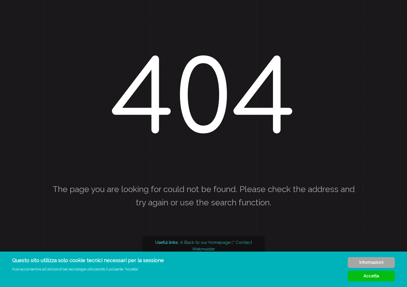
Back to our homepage (207, 242)
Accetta (371, 275)
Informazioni (371, 262)
